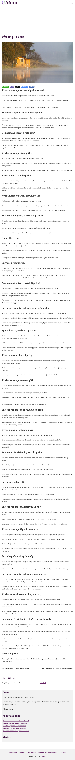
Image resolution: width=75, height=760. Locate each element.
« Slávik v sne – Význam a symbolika (15, 668)
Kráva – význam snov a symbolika (15, 723)
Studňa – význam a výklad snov (14, 728)
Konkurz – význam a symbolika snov (16, 731)
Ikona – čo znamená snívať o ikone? (16, 721)
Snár (44, 756)
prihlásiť (42, 683)
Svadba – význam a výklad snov (14, 726)
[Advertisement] (37, 19)
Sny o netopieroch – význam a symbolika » (57, 668)
